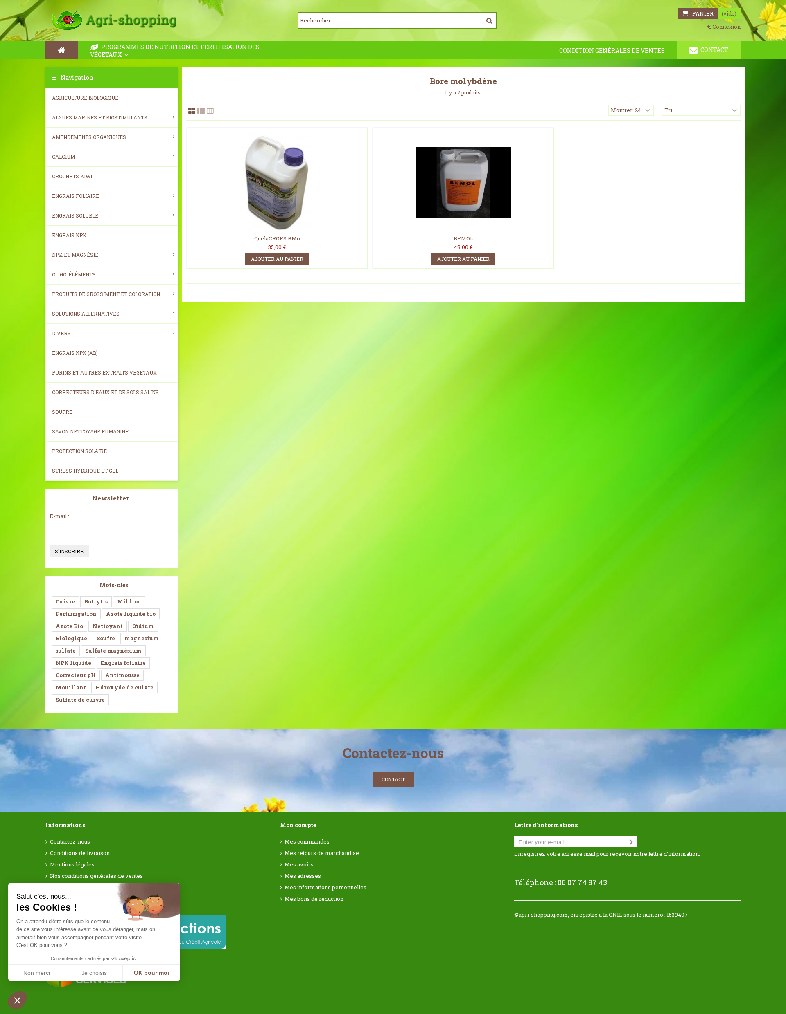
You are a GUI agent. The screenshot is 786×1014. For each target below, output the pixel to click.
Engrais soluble (75, 215)
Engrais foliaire (75, 196)
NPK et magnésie (75, 254)
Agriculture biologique (85, 97)
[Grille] (191, 111)
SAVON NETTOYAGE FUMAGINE (90, 431)
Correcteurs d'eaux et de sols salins (105, 392)
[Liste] (201, 111)
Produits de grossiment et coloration (106, 294)
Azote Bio (69, 626)
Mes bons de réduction (314, 898)
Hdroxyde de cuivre (124, 687)
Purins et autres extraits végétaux (104, 372)
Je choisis (94, 972)
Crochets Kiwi (72, 176)
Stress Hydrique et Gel (85, 470)
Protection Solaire (79, 451)
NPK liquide (73, 662)
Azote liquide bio (131, 613)
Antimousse (122, 675)
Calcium (63, 156)
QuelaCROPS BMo (277, 238)
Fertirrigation (76, 613)
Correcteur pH (76, 675)
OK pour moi (151, 972)
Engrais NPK (69, 235)
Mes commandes (307, 841)
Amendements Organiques (89, 137)
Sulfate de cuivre (80, 699)
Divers (61, 333)
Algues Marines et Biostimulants (99, 117)
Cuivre (65, 601)
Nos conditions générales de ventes (96, 876)
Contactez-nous (70, 841)
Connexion (726, 26)
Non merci (36, 972)
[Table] (210, 111)
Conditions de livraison (80, 853)
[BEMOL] (463, 182)
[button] (17, 1000)
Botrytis (96, 601)
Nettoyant (108, 626)
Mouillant (71, 687)
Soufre (62, 411)
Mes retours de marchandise (322, 853)
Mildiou (129, 601)
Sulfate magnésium (113, 650)
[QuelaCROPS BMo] (277, 182)
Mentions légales (72, 864)
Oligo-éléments (74, 274)
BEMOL (463, 238)
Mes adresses (303, 876)
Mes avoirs (299, 864)
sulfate (66, 650)
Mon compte (298, 825)
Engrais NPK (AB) (75, 353)
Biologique (71, 638)
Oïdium (143, 626)
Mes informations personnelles (325, 887)
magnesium (141, 638)
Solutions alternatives (86, 313)
